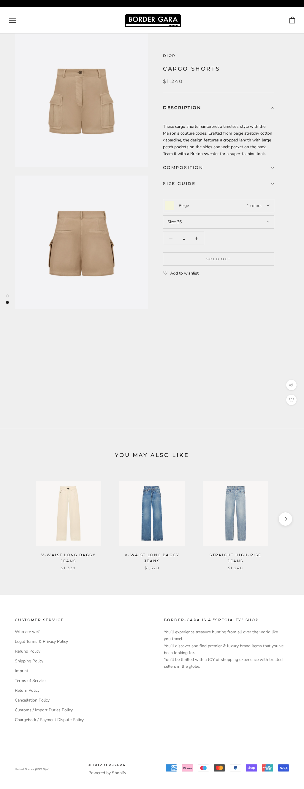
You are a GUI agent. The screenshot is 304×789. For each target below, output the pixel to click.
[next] (285, 519)
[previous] (18, 519)
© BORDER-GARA (107, 765)
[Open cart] (292, 20)
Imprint (21, 671)
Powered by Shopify (107, 773)
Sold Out (218, 259)
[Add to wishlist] (291, 400)
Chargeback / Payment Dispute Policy (49, 720)
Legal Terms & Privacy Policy (41, 641)
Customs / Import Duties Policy (44, 710)
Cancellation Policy (32, 700)
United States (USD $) (30, 769)
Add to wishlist (184, 273)
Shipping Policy (29, 661)
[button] (218, 108)
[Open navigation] (12, 20)
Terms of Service (30, 680)
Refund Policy (27, 651)
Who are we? (27, 632)
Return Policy (27, 690)
